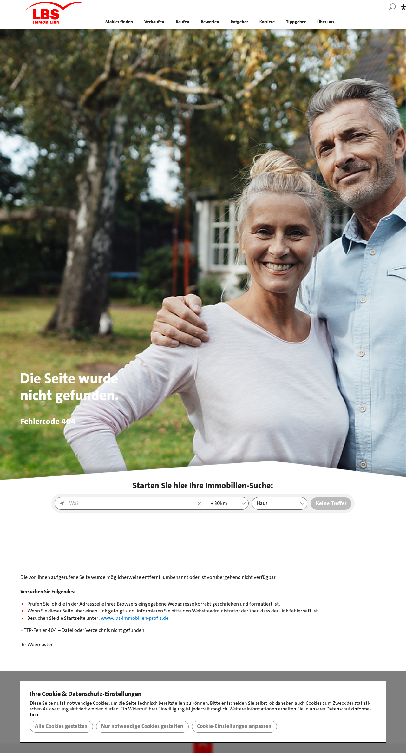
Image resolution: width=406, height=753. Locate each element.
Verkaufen (154, 22)
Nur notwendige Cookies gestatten (142, 726)
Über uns (325, 22)
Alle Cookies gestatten (61, 726)
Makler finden (119, 22)
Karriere (267, 22)
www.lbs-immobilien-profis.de (134, 618)
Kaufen (182, 22)
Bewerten (210, 22)
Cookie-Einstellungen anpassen (234, 726)
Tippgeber (296, 22)
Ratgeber (239, 22)
